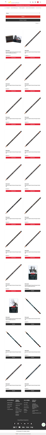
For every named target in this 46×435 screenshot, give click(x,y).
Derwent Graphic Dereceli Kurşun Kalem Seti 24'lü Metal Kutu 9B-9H (13, 52)
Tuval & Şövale (10, 409)
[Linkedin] (24, 423)
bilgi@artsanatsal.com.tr (35, 412)
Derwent (8, 50)
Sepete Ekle (13, 57)
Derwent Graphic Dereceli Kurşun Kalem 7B (13, 252)
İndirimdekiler (26, 407)
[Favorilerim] (40, 2)
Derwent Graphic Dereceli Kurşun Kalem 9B (13, 286)
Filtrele (23, 16)
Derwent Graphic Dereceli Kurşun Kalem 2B (32, 386)
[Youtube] (31, 423)
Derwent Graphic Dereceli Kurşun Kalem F (32, 352)
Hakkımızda (18, 405)
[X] (21, 423)
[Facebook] (15, 423)
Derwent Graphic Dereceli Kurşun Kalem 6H (13, 119)
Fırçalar (8, 407)
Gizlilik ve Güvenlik (17, 415)
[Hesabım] (35, 2)
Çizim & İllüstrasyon (14, 7)
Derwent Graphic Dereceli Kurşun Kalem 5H (32, 119)
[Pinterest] (28, 423)
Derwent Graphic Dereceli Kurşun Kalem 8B (32, 252)
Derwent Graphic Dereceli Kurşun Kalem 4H (13, 152)
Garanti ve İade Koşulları (18, 412)
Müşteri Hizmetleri (26, 410)
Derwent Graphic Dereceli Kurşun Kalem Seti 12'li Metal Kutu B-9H (13, 319)
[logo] (13, 2)
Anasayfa (8, 7)
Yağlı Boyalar (9, 404)
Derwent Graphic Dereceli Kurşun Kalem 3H (32, 319)
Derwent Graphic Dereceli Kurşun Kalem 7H (32, 86)
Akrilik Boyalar (9, 402)
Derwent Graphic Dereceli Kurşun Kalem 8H (13, 86)
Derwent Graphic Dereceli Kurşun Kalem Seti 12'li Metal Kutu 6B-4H (32, 286)
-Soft (16, 433)
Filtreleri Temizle (23, 20)
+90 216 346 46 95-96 (35, 411)
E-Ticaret (19, 433)
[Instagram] (18, 423)
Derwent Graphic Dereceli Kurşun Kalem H (13, 352)
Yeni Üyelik (26, 402)
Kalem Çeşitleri (22, 7)
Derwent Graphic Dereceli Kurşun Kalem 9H (32, 52)
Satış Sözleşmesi (19, 409)
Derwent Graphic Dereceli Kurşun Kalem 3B (32, 186)
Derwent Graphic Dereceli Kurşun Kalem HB (13, 186)
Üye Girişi (25, 404)
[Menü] (5, 2)
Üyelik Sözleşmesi (18, 408)
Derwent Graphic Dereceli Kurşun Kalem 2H (32, 152)
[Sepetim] (38, 2)
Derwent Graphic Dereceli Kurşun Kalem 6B (32, 219)
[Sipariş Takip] (33, 2)
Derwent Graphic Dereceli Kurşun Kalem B (13, 386)
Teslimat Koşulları (19, 403)
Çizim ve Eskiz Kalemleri (30, 7)
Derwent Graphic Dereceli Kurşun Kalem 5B (13, 219)
